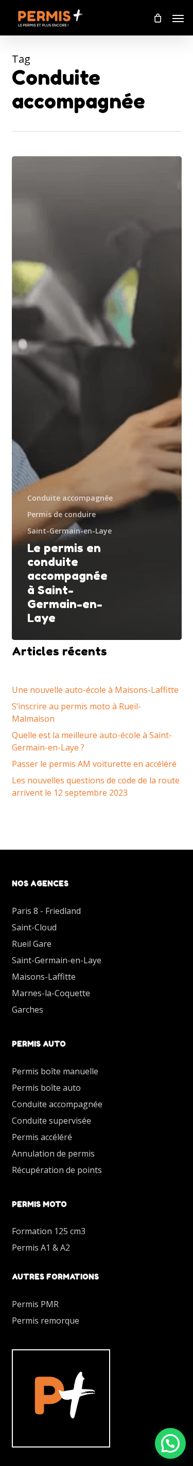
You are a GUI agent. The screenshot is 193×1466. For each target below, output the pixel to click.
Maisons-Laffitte (44, 976)
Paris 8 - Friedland (46, 911)
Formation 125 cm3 (48, 1231)
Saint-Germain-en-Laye (69, 531)
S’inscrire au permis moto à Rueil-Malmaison (76, 712)
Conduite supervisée (51, 1120)
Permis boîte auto (46, 1087)
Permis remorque (45, 1320)
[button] (178, 18)
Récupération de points (57, 1170)
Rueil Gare (31, 943)
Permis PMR (35, 1304)
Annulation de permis (53, 1153)
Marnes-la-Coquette (51, 993)
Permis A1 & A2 (41, 1247)
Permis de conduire (61, 514)
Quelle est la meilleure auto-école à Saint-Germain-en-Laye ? (92, 741)
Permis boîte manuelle (55, 1071)
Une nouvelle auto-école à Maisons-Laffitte (95, 689)
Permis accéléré (42, 1137)
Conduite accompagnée (70, 498)
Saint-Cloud (34, 927)
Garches (27, 1009)
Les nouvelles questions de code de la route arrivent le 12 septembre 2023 (96, 786)
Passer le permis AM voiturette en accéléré (94, 763)
